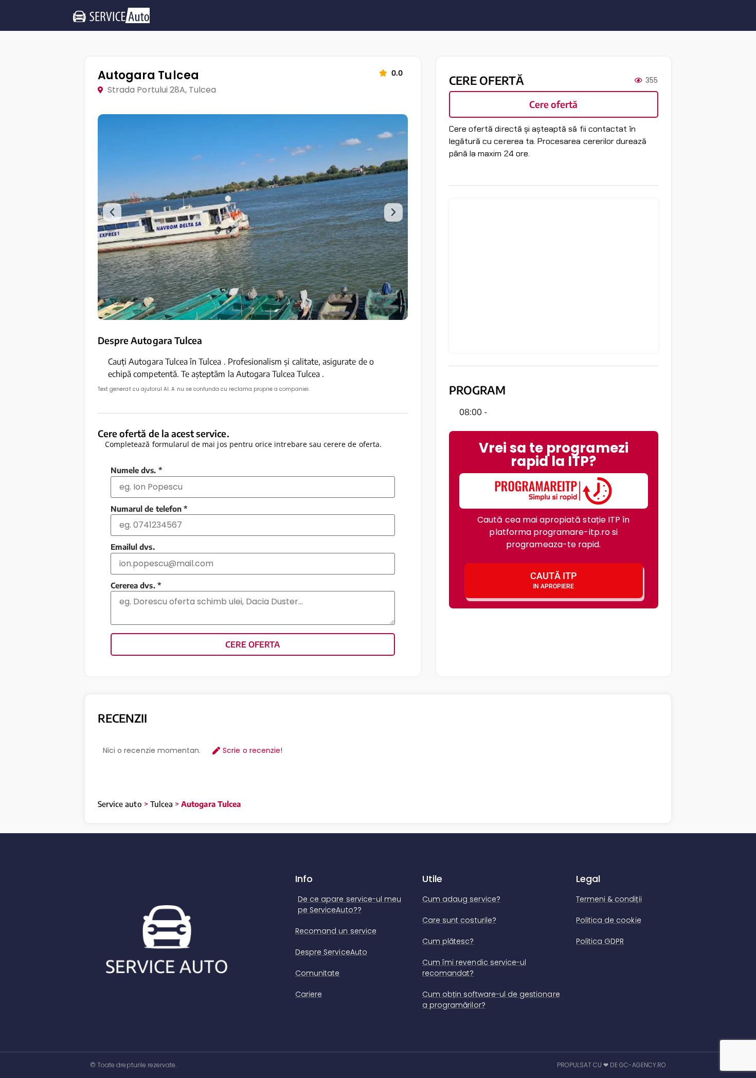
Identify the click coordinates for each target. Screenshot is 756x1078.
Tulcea (161, 803)
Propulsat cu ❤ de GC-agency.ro (612, 1065)
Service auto (120, 803)
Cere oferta (252, 644)
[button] (112, 212)
